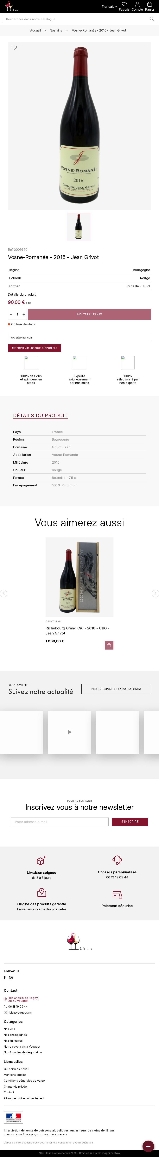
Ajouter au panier (89, 314)
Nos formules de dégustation (23, 1052)
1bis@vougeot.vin (20, 1012)
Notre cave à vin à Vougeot (22, 1046)
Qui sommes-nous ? (16, 1068)
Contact (9, 1092)
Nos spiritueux (13, 1040)
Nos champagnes (15, 1034)
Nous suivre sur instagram (116, 689)
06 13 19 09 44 (18, 1006)
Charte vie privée (15, 1086)
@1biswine (18, 685)
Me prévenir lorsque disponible (34, 348)
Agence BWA (112, 1153)
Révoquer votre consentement (24, 1098)
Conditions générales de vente (24, 1080)
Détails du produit (40, 416)
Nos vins (9, 1028)
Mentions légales (15, 1074)
